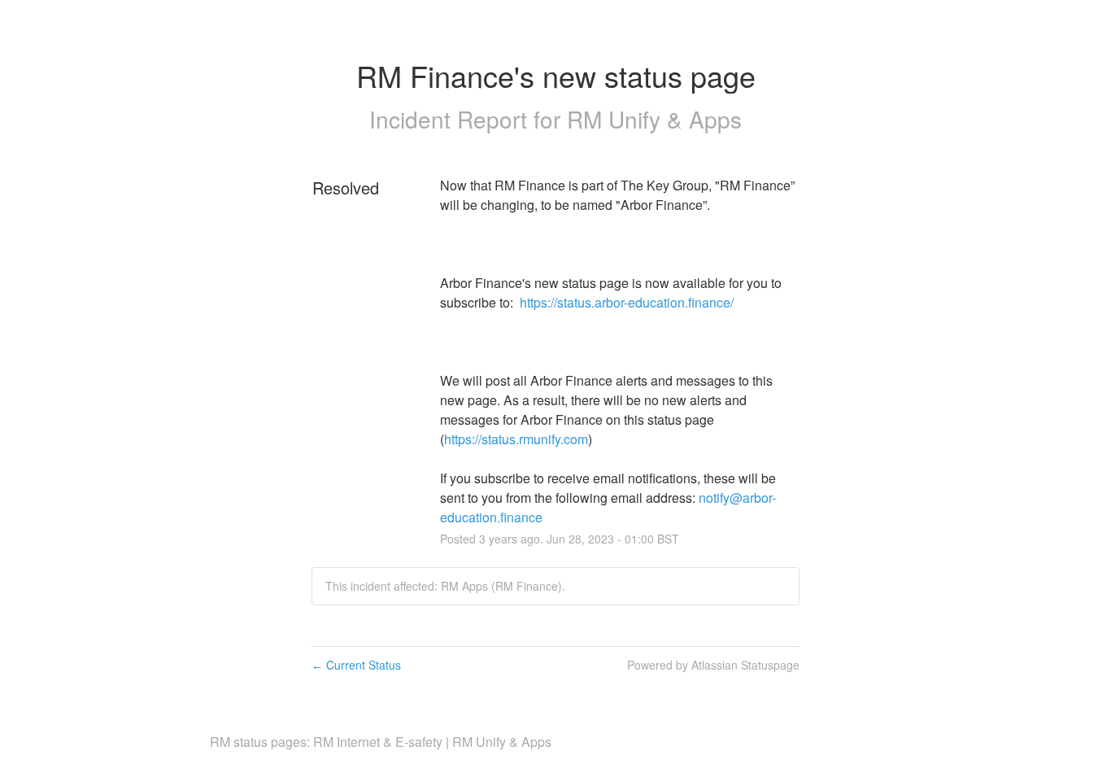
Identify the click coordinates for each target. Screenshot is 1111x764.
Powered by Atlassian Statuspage (713, 665)
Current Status (356, 665)
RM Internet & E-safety (377, 741)
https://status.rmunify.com (516, 439)
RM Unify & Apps (654, 119)
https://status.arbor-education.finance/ (627, 302)
